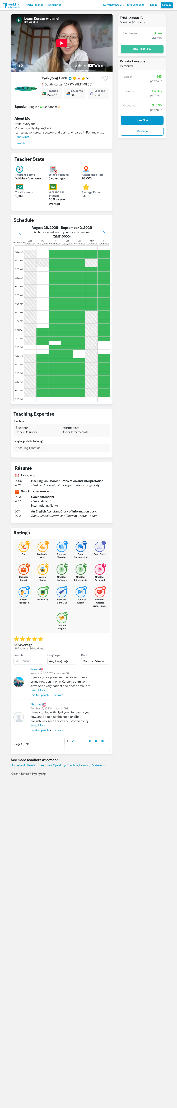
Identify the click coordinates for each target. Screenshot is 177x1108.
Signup (166, 5)
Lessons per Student (56, 194)
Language (53, 655)
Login (153, 5)
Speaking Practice (65, 765)
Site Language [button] (135, 5)
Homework (18, 765)
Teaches (52, 91)
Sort (84, 655)
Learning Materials (92, 765)
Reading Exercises (39, 765)
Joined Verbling (59, 175)
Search (18, 655)
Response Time (25, 175)
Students (77, 91)
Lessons (100, 91)
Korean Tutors (20, 774)
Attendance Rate (93, 175)
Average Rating (91, 193)
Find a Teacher (34, 5)
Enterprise (54, 5)
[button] (113, 5)
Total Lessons (24, 193)
